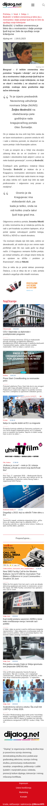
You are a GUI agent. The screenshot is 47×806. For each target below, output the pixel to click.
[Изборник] (33, 5)
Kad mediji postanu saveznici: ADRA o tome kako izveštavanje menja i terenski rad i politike (22, 621)
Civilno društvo (7, 568)
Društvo (5, 375)
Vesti (22, 568)
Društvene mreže (8, 509)
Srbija (4, 616)
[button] (43, 5)
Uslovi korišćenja (23, 788)
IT (15, 509)
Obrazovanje (7, 329)
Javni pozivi (16, 568)
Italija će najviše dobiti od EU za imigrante (21, 423)
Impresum (23, 783)
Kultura (8, 462)
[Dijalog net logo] (12, 5)
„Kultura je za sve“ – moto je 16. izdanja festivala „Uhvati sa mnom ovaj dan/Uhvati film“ (21, 467)
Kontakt (23, 797)
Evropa (5, 420)
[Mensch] (23, 280)
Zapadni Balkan (29, 568)
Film (4, 462)
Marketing (23, 792)
